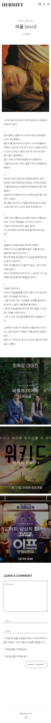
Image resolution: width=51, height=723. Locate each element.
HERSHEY (12, 4)
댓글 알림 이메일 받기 (16, 649)
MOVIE (28, 34)
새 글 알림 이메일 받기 (17, 656)
